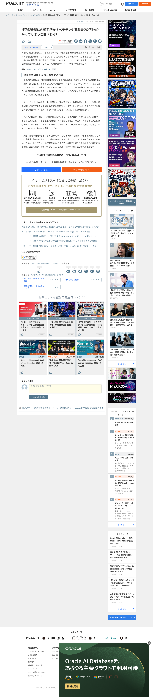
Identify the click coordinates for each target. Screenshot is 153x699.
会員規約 (31, 662)
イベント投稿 (57, 658)
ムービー (53, 10)
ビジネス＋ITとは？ (34, 5)
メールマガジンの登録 (36, 651)
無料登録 (145, 4)
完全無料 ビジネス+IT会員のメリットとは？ (61, 209)
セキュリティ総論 (31, 47)
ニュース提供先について (36, 672)
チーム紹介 (56, 651)
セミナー (21, 10)
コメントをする (39, 397)
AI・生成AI (89, 10)
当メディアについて (35, 675)
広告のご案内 (57, 655)
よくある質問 (32, 655)
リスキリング (71, 10)
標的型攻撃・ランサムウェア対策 (34, 287)
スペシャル (37, 10)
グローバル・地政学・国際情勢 (34, 279)
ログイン (131, 4)
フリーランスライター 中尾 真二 (39, 69)
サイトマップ (32, 658)
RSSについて (32, 668)
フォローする (48, 47)
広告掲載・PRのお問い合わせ (121, 617)
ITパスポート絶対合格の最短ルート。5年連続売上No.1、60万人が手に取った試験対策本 (63, 407)
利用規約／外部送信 (35, 665)
